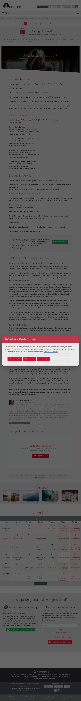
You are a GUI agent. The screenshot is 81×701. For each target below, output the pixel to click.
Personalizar (29, 359)
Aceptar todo (43, 359)
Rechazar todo (14, 359)
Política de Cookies (51, 352)
